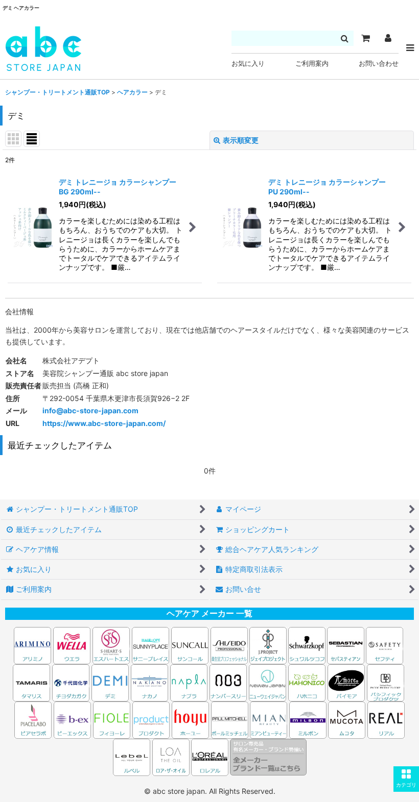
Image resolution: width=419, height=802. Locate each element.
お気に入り (248, 63)
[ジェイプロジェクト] (268, 644)
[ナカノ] (149, 682)
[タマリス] (31, 682)
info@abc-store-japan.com (90, 410)
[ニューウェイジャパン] (267, 682)
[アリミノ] (32, 644)
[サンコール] (189, 644)
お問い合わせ (379, 63)
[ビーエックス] (72, 719)
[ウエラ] (71, 644)
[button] (406, 779)
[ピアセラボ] (33, 719)
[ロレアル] (210, 756)
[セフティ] (384, 644)
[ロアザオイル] (171, 756)
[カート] (365, 38)
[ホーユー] (190, 719)
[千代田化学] (70, 682)
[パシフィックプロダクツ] (385, 682)
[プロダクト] (151, 719)
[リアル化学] (386, 719)
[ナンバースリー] (228, 682)
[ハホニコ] (306, 682)
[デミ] (110, 682)
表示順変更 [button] (241, 140)
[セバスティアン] (248, 644)
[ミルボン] (308, 719)
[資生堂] (229, 644)
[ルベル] (131, 756)
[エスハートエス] (111, 644)
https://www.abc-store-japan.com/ (104, 423)
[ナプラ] (188, 682)
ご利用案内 (312, 63)
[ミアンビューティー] (268, 719)
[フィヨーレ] (111, 719)
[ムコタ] (346, 719)
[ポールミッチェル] (230, 719)
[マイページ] (388, 38)
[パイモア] (346, 682)
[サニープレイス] (150, 644)
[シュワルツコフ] (307, 644)
